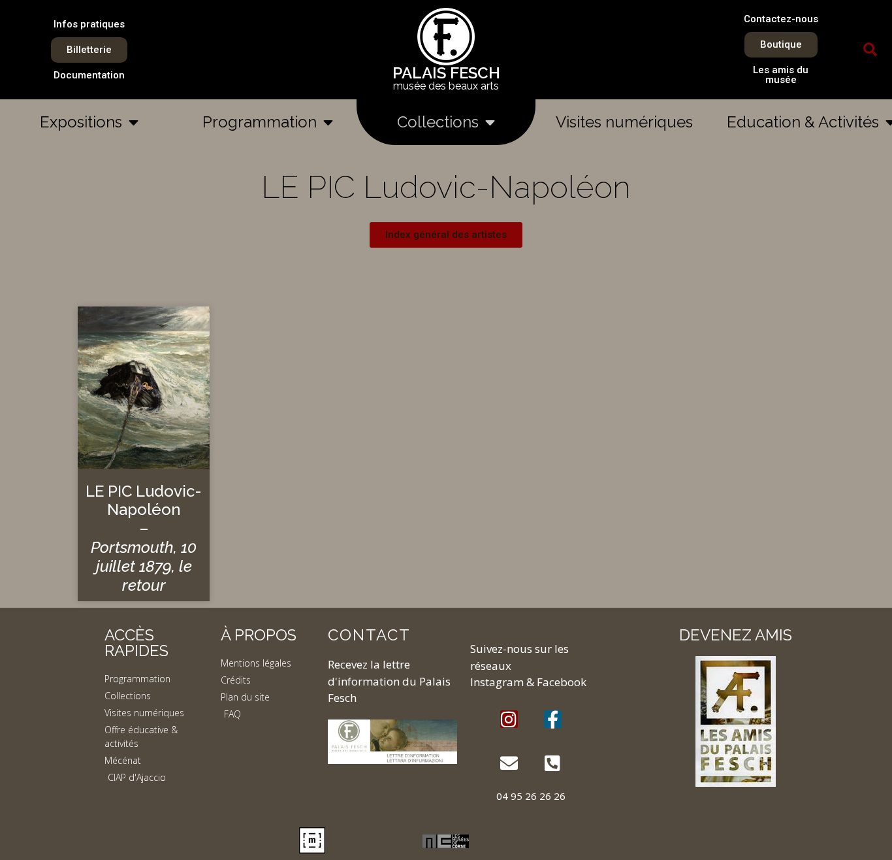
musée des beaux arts (446, 86)
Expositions (81, 121)
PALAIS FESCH (446, 72)
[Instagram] (509, 719)
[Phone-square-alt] (553, 763)
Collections (438, 121)
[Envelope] (509, 763)
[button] (870, 50)
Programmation (259, 121)
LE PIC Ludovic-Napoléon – (144, 538)
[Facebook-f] (553, 719)
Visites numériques (624, 121)
